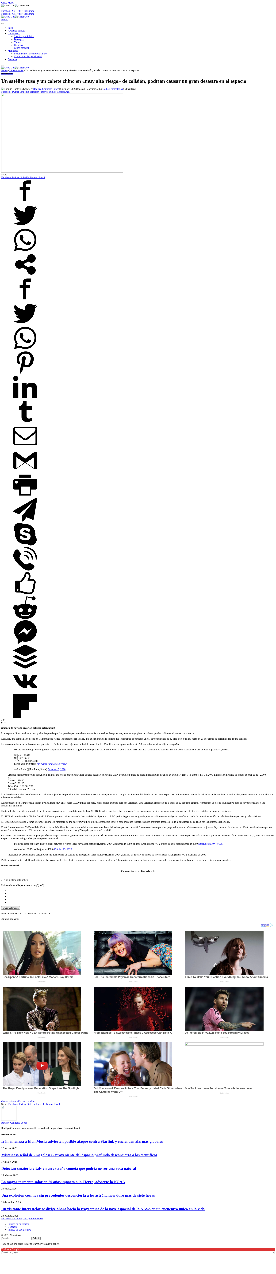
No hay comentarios (112, 89)
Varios (17, 42)
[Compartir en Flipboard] (25, 716)
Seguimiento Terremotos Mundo (30, 53)
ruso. (24, 1101)
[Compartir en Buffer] (25, 667)
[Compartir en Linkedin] (25, 398)
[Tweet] (25, 226)
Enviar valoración (11, 908)
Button (4, 19)
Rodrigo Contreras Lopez (46, 89)
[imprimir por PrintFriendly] (25, 496)
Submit (36, 1238)
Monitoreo (13, 50)
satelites (31, 1101)
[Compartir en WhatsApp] (25, 251)
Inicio (10, 27)
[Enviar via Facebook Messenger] (25, 643)
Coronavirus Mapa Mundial (28, 56)
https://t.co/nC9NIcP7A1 (210, 843)
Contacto (12, 59)
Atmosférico (14, 33)
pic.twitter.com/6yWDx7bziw (52, 764)
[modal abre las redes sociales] (25, 275)
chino (4, 1101)
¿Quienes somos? (16, 30)
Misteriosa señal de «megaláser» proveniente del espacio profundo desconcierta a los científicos (79, 1155)
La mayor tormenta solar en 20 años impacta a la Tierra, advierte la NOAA (63, 1182)
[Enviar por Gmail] (25, 471)
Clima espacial (21, 47)
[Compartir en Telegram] (25, 520)
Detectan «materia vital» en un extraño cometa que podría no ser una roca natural (68, 1168)
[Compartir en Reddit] (25, 618)
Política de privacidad (18, 1224)
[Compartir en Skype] (25, 545)
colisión (17, 1101)
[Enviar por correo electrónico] (25, 447)
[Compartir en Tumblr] (25, 422)
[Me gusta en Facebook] (25, 594)
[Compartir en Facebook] (25, 202)
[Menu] (2, 23)
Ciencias (18, 45)
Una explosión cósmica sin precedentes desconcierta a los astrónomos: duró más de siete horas (78, 1195)
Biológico (19, 39)
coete (10, 1101)
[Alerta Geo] (15, 16)
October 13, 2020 (56, 769)
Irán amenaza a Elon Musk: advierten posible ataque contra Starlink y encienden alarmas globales (82, 1141)
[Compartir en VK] (25, 692)
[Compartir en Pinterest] (25, 373)
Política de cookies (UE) (20, 1229)
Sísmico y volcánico (24, 36)
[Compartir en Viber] (25, 569)
